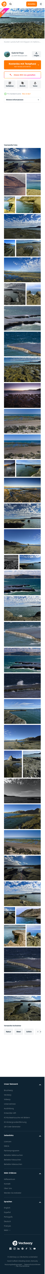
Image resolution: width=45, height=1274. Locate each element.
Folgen (36, 55)
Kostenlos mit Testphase (22, 64)
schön (29, 1195)
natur (8, 1195)
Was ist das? (26, 94)
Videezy (7, 1263)
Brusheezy (8, 1253)
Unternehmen (10, 1267)
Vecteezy (7, 1258)
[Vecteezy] (4, 4)
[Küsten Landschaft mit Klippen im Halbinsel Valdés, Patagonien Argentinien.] (22, 380)
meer (18, 1195)
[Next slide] (35, 1195)
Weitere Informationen (14, 98)
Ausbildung (9, 1272)
